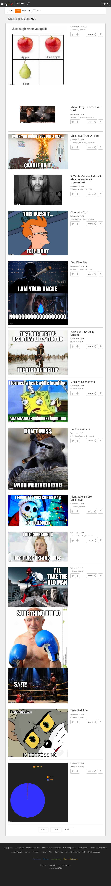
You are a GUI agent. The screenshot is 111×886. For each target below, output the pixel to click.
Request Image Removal (75, 852)
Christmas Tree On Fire (84, 135)
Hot (18, 10)
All (9, 10)
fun (83, 114)
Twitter (46, 859)
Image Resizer (17, 852)
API (50, 852)
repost (84, 26)
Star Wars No (78, 262)
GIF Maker (19, 848)
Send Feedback (93, 852)
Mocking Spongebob (82, 381)
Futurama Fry (78, 212)
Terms (43, 852)
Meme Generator (32, 848)
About (27, 852)
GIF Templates (69, 848)
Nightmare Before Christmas (81, 498)
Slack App (59, 852)
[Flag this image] (100, 34)
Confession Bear (80, 429)
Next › (68, 830)
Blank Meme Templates (51, 848)
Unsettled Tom (79, 710)
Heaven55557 (15, 18)
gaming (84, 266)
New (24, 10)
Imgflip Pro (8, 848)
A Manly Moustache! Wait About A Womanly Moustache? (85, 179)
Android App (56, 859)
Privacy (36, 852)
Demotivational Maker (98, 848)
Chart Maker (82, 848)
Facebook (37, 859)
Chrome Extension (70, 859)
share (90, 34)
